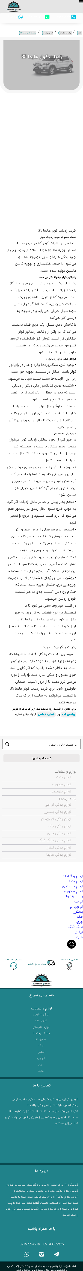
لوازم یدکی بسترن (57, 811)
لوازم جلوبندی (60, 791)
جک (80, 916)
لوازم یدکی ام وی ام (56, 819)
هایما (79, 937)
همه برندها (67, 799)
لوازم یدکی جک (59, 826)
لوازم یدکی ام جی (58, 804)
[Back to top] (71, 944)
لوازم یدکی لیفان (58, 847)
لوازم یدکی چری (59, 833)
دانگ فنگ (75, 926)
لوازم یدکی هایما (58, 854)
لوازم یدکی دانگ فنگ (55, 840)
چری (79, 921)
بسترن (78, 911)
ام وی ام (76, 906)
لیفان (79, 932)
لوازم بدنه (63, 777)
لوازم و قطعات (65, 771)
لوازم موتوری (61, 784)
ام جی (78, 901)
